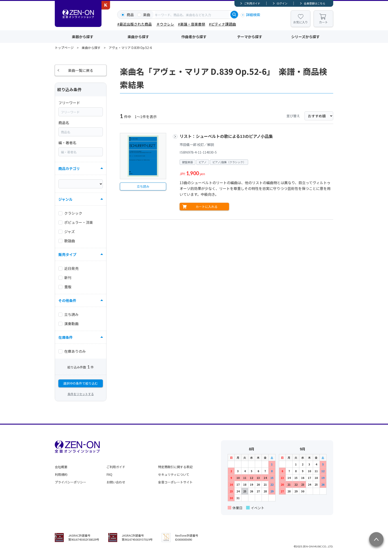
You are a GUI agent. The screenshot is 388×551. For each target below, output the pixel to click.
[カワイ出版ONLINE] (105, 5)
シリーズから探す (305, 36)
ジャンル (65, 199)
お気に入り (300, 22)
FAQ (109, 474)
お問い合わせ (115, 482)
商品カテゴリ (69, 168)
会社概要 (61, 467)
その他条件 (67, 300)
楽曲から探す (138, 36)
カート (323, 22)
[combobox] (192, 14)
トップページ (64, 47)
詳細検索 (253, 14)
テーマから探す (249, 36)
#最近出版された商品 (134, 24)
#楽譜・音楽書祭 (191, 24)
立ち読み (143, 186)
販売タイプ (67, 254)
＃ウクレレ (165, 24)
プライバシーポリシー (70, 482)
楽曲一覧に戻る (80, 70)
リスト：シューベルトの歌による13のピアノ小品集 (226, 136)
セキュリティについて (173, 474)
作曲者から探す (194, 36)
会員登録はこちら (314, 3)
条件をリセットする (81, 394)
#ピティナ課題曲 (222, 24)
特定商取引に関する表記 (175, 467)
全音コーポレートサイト (175, 482)
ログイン (282, 3)
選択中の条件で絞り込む (80, 383)
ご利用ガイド (252, 3)
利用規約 (61, 474)
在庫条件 (65, 337)
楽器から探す (82, 36)
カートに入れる (207, 206)
